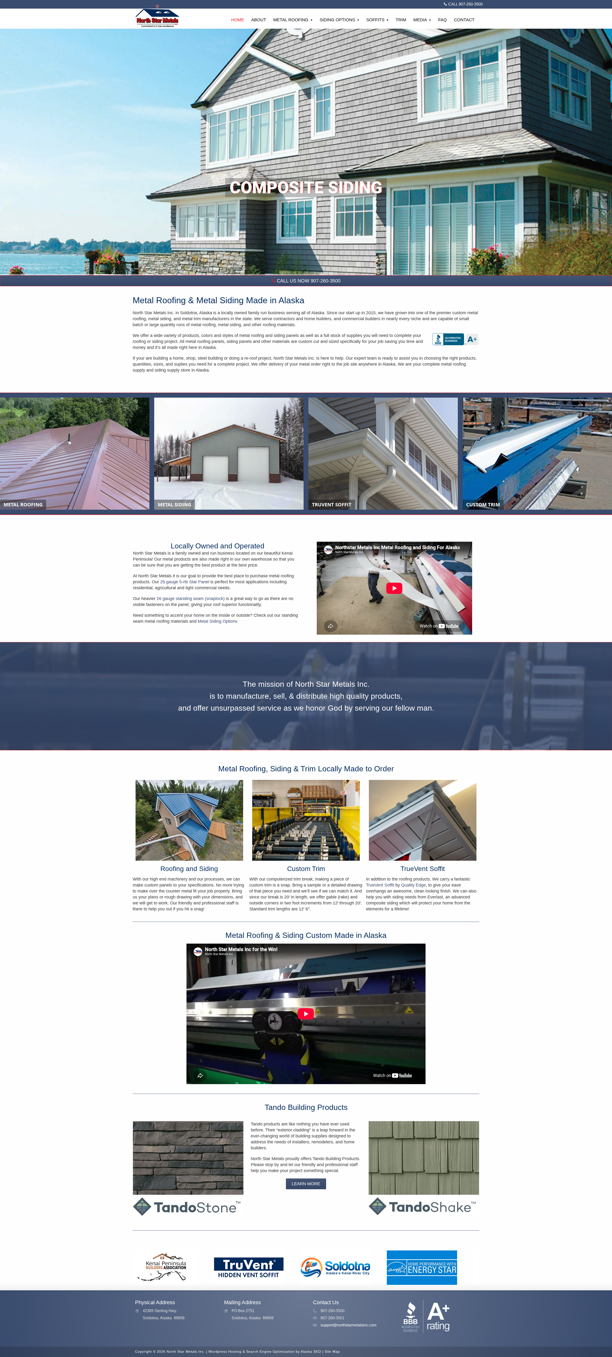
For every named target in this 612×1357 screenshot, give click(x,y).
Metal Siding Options (217, 621)
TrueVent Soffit (380, 885)
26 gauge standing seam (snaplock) (191, 598)
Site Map (332, 1351)
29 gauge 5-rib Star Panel (184, 581)
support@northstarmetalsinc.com (348, 1325)
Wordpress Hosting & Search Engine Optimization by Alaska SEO (264, 1351)
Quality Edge (413, 885)
